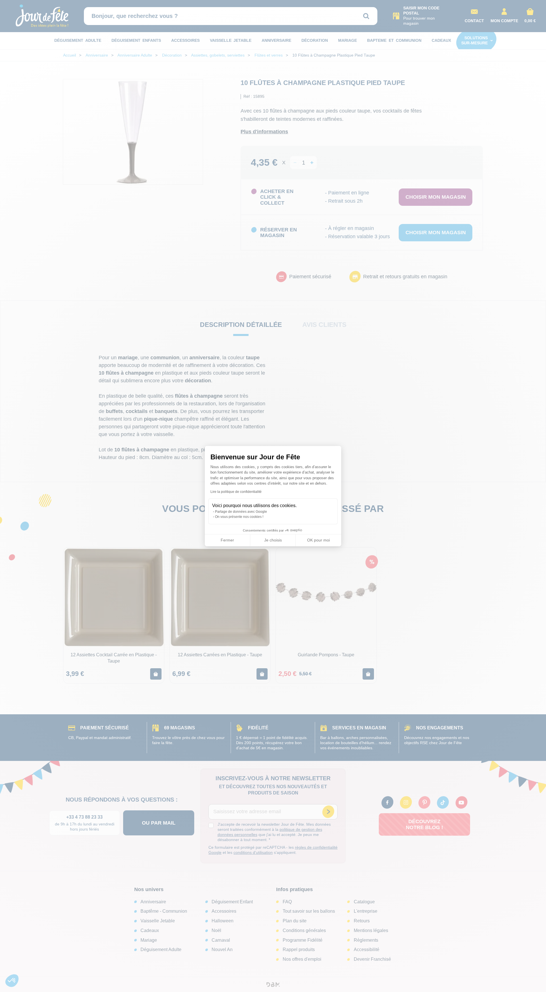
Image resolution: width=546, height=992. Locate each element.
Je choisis (273, 540)
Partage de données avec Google (241, 512)
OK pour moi (318, 540)
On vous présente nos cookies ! (239, 517)
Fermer (227, 540)
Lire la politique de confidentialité (236, 492)
